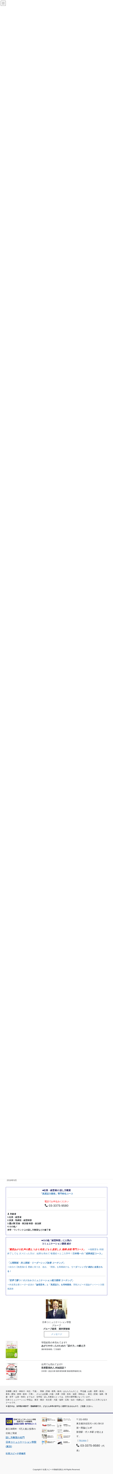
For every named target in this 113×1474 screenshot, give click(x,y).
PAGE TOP (107, 1427)
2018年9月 (12, 1180)
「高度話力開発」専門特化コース (56, 1193)
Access (83, 1440)
